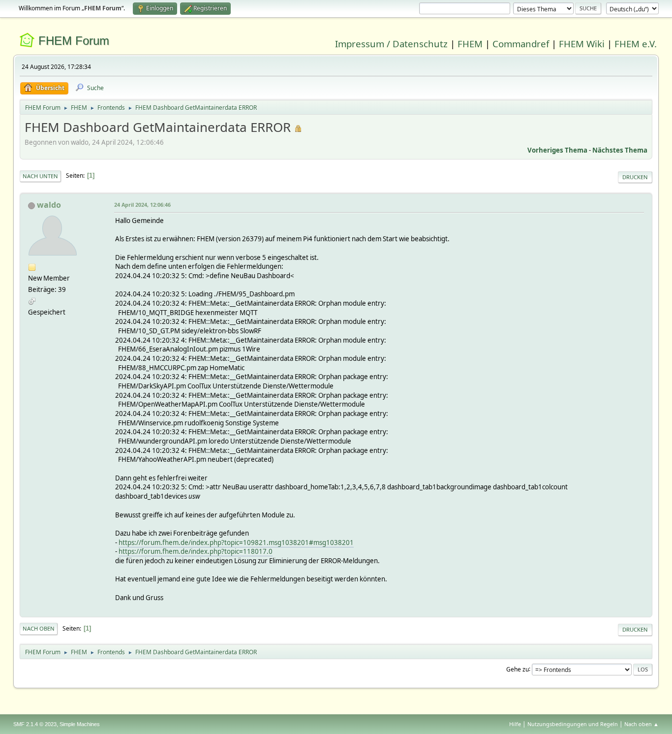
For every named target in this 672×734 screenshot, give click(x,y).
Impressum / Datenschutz (391, 43)
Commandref (520, 43)
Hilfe (515, 724)
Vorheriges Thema (557, 150)
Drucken (635, 177)
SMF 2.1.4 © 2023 (35, 724)
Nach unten (40, 176)
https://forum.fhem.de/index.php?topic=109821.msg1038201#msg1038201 (236, 542)
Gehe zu (517, 669)
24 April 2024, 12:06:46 (142, 204)
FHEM (470, 43)
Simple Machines (80, 724)
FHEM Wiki (582, 43)
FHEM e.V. (635, 43)
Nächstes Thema (619, 150)
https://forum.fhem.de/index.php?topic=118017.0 (196, 551)
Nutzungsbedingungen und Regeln (572, 724)
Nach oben (39, 628)
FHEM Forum (73, 40)
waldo (49, 204)
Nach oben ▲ (641, 724)
